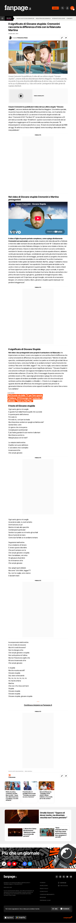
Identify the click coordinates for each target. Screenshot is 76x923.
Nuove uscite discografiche (25, 18)
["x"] (19, 864)
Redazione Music (23, 38)
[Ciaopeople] (67, 918)
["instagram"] (9, 864)
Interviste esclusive (58, 18)
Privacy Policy (44, 888)
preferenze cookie (45, 900)
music (9, 18)
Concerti (69, 18)
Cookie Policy (44, 891)
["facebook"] (25, 864)
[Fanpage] (10, 876)
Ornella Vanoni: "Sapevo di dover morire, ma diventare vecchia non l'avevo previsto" (53, 815)
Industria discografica (43, 18)
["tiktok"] (4, 864)
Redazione (43, 897)
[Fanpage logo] (15, 8)
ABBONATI (55, 8)
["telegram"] (30, 864)
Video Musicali (28, 771)
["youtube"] (14, 864)
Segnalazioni (44, 885)
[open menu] (2, 18)
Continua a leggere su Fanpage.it (38, 705)
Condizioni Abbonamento (47, 894)
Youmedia (42, 882)
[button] (66, 37)
